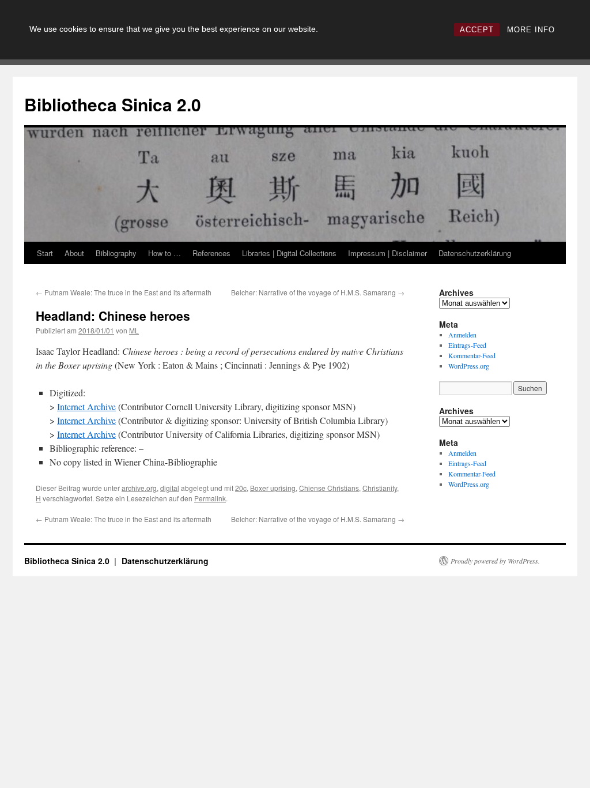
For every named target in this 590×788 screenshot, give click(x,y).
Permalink (210, 498)
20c (241, 488)
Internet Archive (86, 406)
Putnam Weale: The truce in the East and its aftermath (123, 292)
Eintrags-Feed (467, 345)
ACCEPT (477, 29)
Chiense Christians (329, 488)
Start (45, 252)
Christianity (379, 488)
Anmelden (462, 334)
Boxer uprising (273, 488)
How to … (164, 252)
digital (169, 488)
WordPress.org (468, 365)
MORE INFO (531, 29)
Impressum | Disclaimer (387, 252)
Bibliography (116, 252)
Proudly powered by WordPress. (495, 560)
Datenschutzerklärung (474, 252)
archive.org (139, 488)
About (74, 252)
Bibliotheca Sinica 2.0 (112, 104)
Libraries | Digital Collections (289, 252)
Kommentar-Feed (472, 355)
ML (134, 330)
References (211, 252)
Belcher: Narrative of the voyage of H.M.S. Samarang (317, 292)
